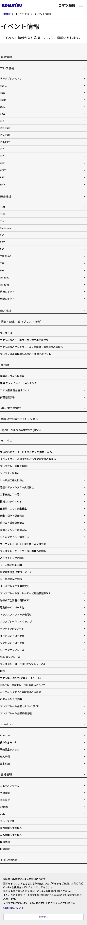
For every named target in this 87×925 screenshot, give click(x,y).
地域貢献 (5, 849)
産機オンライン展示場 (12, 376)
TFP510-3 (5, 256)
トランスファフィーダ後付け (16, 614)
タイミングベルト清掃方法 (14, 536)
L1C (2, 149)
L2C (2, 156)
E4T (2, 177)
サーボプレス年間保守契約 (14, 586)
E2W (2, 113)
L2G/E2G (5, 128)
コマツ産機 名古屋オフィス (15, 390)
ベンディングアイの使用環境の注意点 (20, 692)
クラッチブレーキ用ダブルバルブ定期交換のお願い (28, 459)
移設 (2, 671)
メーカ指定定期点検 (11, 565)
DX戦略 (4, 806)
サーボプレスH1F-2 (10, 78)
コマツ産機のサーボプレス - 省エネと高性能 (24, 340)
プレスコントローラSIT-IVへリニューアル (23, 663)
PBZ (2, 242)
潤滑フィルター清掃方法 (13, 529)
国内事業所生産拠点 (11, 828)
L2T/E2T (5, 142)
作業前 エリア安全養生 (13, 508)
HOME (7, 14)
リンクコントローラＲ (12, 642)
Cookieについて (13, 908)
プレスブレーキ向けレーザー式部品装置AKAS (25, 593)
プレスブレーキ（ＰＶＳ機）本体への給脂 (23, 550)
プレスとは (6, 333)
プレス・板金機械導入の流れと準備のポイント (25, 354)
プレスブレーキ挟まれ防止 (14, 466)
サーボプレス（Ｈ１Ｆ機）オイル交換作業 (23, 543)
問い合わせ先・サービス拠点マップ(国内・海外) (26, 452)
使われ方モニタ (8, 742)
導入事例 (5, 756)
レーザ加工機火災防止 (12, 480)
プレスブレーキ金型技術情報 (16, 713)
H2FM (3, 99)
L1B (2, 120)
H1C (2, 163)
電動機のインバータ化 (12, 607)
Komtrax (5, 735)
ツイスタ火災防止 (9, 473)
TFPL (3, 263)
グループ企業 (7, 820)
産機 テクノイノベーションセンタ (18, 383)
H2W (2, 92)
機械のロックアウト (11, 501)
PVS (2, 235)
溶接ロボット (7, 291)
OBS (2, 106)
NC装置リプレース (10, 656)
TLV (2, 221)
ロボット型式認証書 (11, 699)
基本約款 (5, 763)
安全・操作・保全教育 (12, 515)
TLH (2, 214)
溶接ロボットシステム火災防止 (17, 487)
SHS (2, 270)
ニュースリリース (9, 785)
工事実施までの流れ (11, 494)
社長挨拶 (5, 799)
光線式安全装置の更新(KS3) (15, 600)
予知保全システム (9, 749)
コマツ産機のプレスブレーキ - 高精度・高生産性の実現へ (31, 347)
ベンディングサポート (12, 628)
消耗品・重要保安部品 (12, 522)
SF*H (2, 184)
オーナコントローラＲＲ (13, 635)
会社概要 (5, 792)
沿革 (2, 813)
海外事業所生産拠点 (11, 835)
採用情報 (5, 842)
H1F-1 (3, 85)
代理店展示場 (7, 397)
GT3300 (4, 277)
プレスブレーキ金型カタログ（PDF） (20, 706)
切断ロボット (7, 298)
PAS (2, 249)
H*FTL (3, 170)
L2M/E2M (5, 135)
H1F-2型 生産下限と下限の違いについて (23, 685)
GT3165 (4, 284)
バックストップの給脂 (12, 558)
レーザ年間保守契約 (11, 579)
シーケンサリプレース (12, 649)
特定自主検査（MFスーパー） (16, 572)
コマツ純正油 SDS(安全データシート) (20, 678)
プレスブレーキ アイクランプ (16, 621)
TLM (2, 206)
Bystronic (5, 228)
